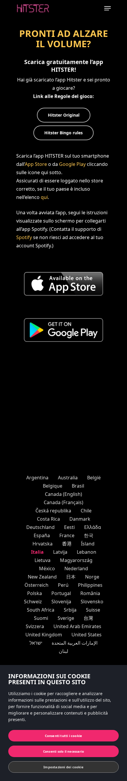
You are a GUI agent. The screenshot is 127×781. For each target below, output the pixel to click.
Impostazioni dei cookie (63, 767)
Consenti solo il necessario (63, 751)
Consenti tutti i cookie (63, 735)
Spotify (24, 237)
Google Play (72, 164)
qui (44, 197)
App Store (36, 164)
